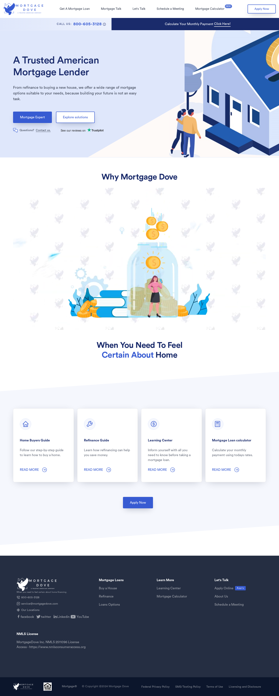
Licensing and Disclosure (245, 686)
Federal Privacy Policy (155, 686)
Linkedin (63, 616)
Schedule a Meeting (170, 8)
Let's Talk (139, 8)
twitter (46, 616)
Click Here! (222, 23)
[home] (23, 9)
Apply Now (261, 9)
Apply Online (223, 588)
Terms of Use (214, 686)
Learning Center (169, 588)
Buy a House (108, 588)
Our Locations (30, 610)
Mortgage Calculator (209, 8)
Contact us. (43, 130)
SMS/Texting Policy (188, 686)
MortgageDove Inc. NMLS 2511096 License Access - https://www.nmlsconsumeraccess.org (51, 645)
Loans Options (109, 604)
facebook (27, 616)
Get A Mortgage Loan (75, 8)
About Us (221, 596)
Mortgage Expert (32, 117)
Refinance (106, 596)
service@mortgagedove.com (39, 603)
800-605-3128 (30, 597)
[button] (74, 9)
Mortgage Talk (111, 8)
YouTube (83, 616)
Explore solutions (75, 117)
